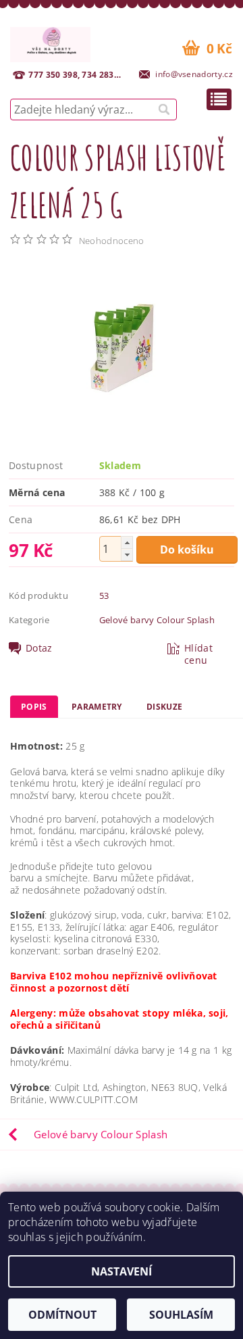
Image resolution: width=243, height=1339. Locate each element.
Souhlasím (181, 1314)
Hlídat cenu (198, 654)
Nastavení (121, 1271)
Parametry (97, 706)
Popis (34, 706)
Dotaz (39, 648)
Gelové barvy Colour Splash (157, 620)
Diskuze (164, 706)
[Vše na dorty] (50, 42)
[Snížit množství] (127, 554)
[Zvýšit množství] (127, 542)
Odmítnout (62, 1314)
